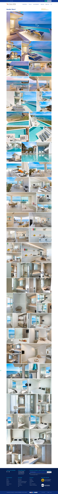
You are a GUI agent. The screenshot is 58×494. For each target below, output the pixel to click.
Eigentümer (8, 481)
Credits (50, 492)
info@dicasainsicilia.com (21, 474)
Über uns (8, 480)
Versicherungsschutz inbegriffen (22, 482)
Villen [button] (30, 4)
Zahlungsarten (20, 480)
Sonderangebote (32, 481)
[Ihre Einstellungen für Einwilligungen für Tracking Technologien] (0, 370)
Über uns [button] (47, 4)
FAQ (18, 486)
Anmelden (49, 472)
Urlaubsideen (31, 480)
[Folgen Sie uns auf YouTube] (9, 471)
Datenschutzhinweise (36, 473)
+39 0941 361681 (21, 471)
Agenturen (8, 482)
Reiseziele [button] (25, 4)
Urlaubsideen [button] (36, 4)
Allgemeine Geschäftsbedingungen (22, 481)
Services (42, 4)
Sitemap (48, 492)
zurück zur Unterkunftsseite (44, 9)
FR (44, 492)
